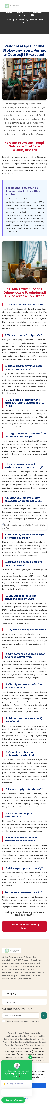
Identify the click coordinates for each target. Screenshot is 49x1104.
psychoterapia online (12, 475)
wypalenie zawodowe (13, 356)
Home (8, 20)
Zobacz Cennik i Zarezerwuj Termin (24, 926)
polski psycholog (13, 122)
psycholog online (26, 773)
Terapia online (19, 163)
